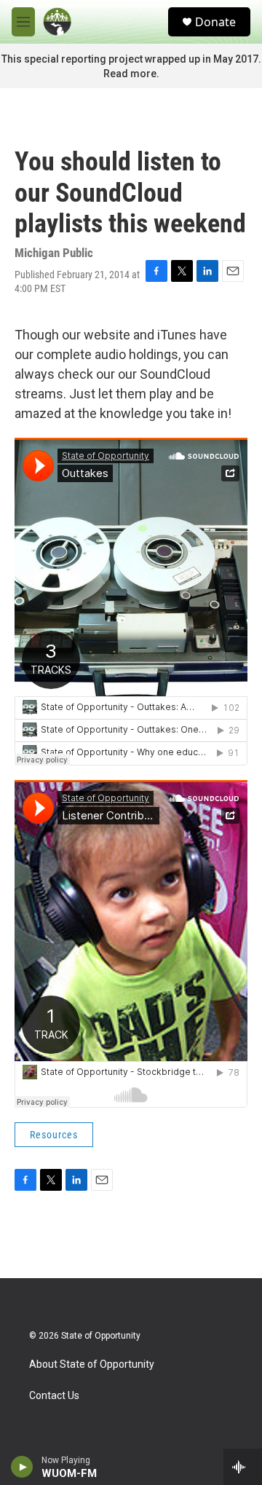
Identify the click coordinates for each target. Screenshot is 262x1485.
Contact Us (54, 1395)
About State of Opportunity (91, 1364)
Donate (215, 21)
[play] (22, 1467)
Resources (54, 1135)
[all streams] (242, 1467)
